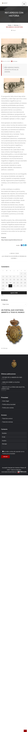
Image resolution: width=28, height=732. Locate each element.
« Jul (2, 295)
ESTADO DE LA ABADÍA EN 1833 (12, 377)
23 (25, 283)
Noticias (15, 61)
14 (17, 279)
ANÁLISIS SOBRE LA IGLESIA (11, 382)
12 (10, 279)
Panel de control (7, 418)
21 (17, 283)
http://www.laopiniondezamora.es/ (11, 240)
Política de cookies (8, 408)
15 (21, 279)
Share (14, 30)
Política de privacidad (8, 404)
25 (6, 286)
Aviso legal (5, 401)
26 (10, 286)
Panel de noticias (7, 422)
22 (21, 283)
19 (10, 283)
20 (14, 283)
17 (3, 283)
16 (25, 279)
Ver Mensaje (4, 348)
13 (14, 279)
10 (3, 279)
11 (6, 279)
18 (6, 283)
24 (3, 286)
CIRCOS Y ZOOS (14, 253)
